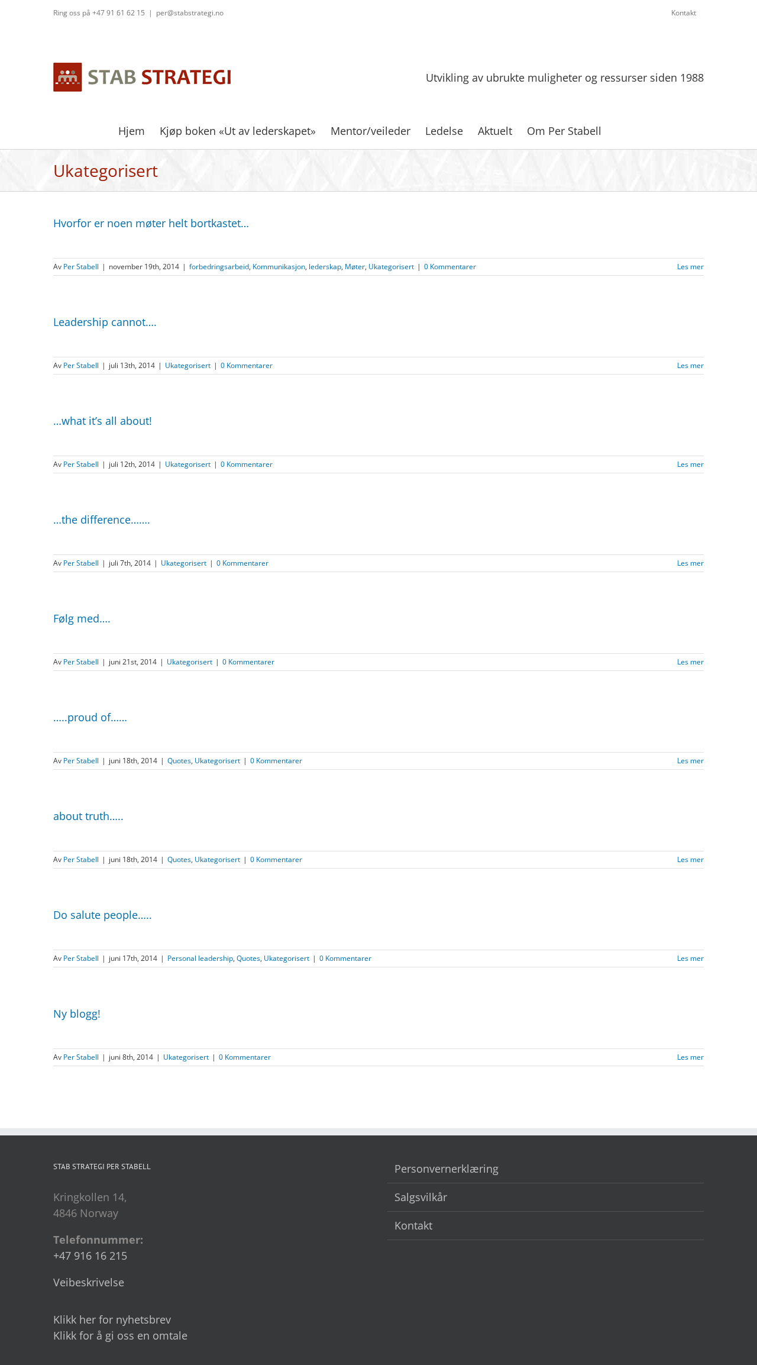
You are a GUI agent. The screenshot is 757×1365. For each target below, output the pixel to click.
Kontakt (413, 1225)
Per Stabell (81, 267)
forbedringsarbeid (219, 267)
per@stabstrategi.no (190, 13)
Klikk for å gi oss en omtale (120, 1335)
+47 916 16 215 (90, 1255)
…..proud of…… (90, 717)
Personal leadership (200, 958)
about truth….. (88, 816)
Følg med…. (82, 618)
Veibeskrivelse (88, 1282)
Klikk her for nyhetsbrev (112, 1319)
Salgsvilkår (420, 1197)
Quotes (179, 761)
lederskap (325, 267)
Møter (355, 267)
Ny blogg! (77, 1013)
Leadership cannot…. (105, 322)
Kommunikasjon (279, 267)
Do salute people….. (102, 915)
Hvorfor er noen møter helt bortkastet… (151, 223)
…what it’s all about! (102, 421)
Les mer (690, 267)
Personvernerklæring (446, 1168)
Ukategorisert (391, 267)
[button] (620, 130)
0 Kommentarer (450, 267)
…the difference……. (101, 519)
